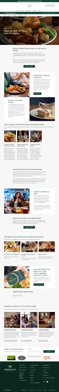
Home (5, 15)
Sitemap (44, 390)
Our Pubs (45, 370)
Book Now (37, 93)
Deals (22, 10)
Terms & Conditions (51, 390)
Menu (18, 10)
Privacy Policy (39, 390)
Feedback (31, 377)
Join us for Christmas (47, 320)
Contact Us (32, 367)
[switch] (23, 199)
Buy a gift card (39, 284)
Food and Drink (33, 370)
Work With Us (46, 375)
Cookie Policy (32, 390)
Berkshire (14, 15)
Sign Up (35, 10)
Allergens (31, 380)
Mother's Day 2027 (10, 330)
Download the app (46, 367)
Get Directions (22, 380)
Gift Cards (32, 375)
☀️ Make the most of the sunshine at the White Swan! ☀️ (29, 1)
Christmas (32, 372)
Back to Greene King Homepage (49, 377)
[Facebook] (44, 382)
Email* (29, 349)
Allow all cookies (46, 207)
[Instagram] (47, 382)
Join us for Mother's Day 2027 (12, 320)
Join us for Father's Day (29, 320)
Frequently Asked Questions (35, 382)
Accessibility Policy (24, 390)
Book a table (29, 66)
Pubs (9, 15)
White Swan (20, 15)
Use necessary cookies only (29, 207)
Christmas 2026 (44, 330)
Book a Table (50, 5)
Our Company (45, 372)
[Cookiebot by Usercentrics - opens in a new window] (49, 184)
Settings (50, 203)
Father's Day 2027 (27, 330)
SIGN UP (49, 351)
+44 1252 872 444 (22, 367)
